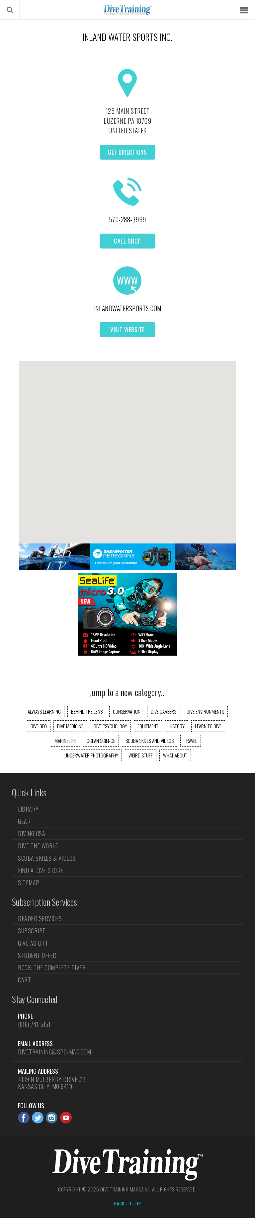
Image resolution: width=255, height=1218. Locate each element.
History (177, 726)
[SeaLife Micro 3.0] (127, 653)
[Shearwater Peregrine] (127, 568)
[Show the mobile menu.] (243, 10)
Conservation (126, 711)
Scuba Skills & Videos (47, 858)
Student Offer (37, 955)
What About (175, 755)
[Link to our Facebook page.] (24, 1117)
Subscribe (31, 930)
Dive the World (38, 845)
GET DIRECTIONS (127, 152)
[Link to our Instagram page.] (51, 1117)
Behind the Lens (87, 711)
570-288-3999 (127, 219)
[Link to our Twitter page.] (37, 1117)
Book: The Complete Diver (52, 967)
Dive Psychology (110, 726)
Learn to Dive (208, 726)
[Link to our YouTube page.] (66, 1117)
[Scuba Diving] (127, 10)
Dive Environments (205, 711)
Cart (24, 979)
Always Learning (44, 711)
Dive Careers (163, 711)
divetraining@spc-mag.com (54, 1051)
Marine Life (65, 740)
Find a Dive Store (40, 870)
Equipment (147, 726)
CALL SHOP (127, 241)
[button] (127, 446)
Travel (190, 740)
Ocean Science (101, 740)
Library (28, 809)
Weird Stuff (140, 755)
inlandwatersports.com (127, 308)
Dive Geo (39, 726)
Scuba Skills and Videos (150, 740)
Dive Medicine (70, 726)
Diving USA (31, 833)
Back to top (127, 1203)
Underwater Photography (91, 755)
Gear (24, 821)
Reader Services (40, 919)
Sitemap (29, 882)
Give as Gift (33, 943)
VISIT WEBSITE (127, 329)
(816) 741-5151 (34, 1024)
